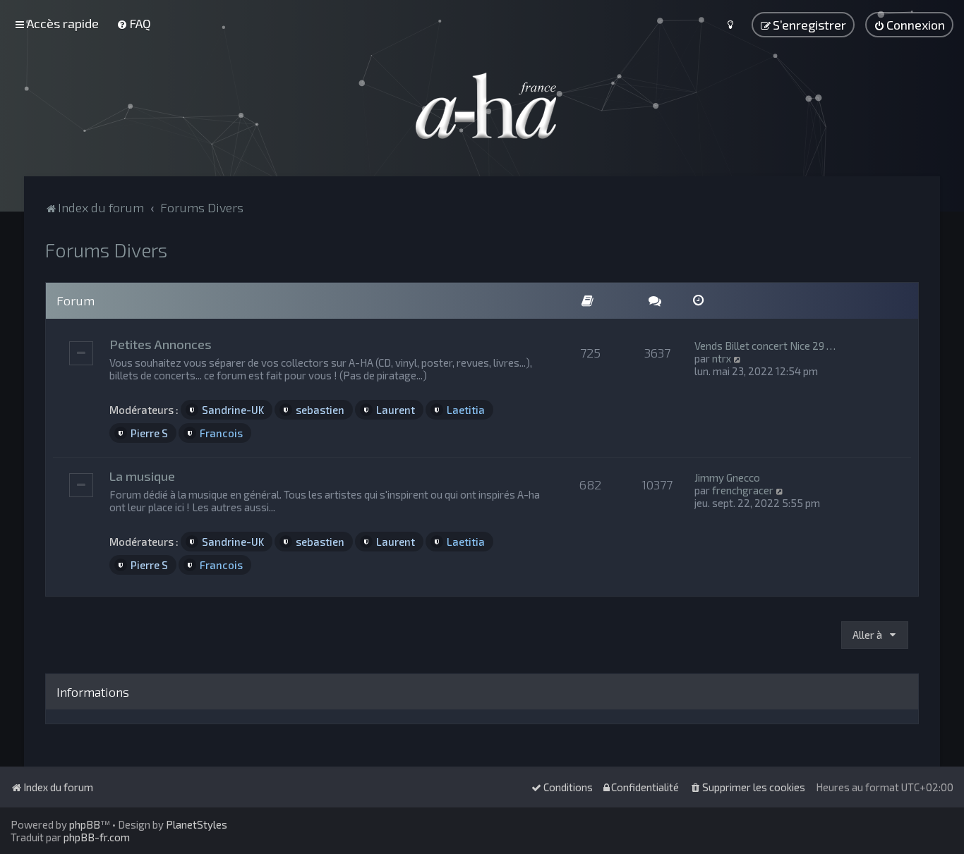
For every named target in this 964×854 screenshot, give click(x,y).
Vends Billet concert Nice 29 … (765, 345)
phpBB (84, 824)
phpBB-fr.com (97, 837)
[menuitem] (134, 23)
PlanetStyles (196, 824)
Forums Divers (106, 249)
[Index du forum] (482, 106)
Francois (221, 433)
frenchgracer (742, 490)
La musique (142, 476)
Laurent (395, 409)
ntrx (721, 358)
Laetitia (466, 409)
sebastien (320, 409)
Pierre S (149, 433)
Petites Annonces (160, 344)
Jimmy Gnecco (727, 477)
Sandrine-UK (233, 409)
